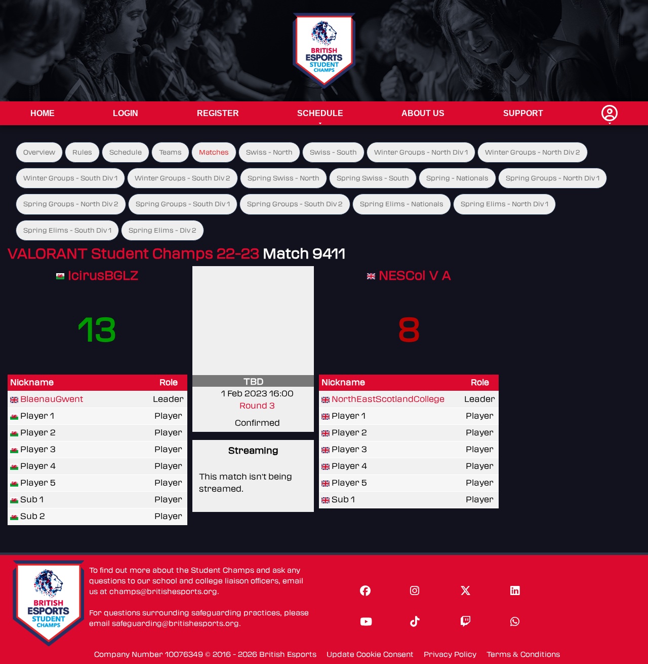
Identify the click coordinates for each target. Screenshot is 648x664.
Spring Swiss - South (373, 178)
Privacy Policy (450, 654)
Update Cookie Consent (370, 654)
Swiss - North (269, 152)
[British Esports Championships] (324, 50)
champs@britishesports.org (163, 591)
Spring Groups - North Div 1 (552, 178)
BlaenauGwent (51, 399)
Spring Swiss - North (283, 178)
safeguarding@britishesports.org (175, 623)
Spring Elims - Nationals (401, 204)
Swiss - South (333, 152)
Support (523, 113)
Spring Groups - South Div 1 (183, 204)
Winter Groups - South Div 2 (182, 178)
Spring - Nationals (457, 178)
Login (125, 113)
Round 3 (257, 406)
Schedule (320, 113)
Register (218, 113)
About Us (422, 113)
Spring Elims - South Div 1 (67, 230)
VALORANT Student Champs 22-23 (133, 253)
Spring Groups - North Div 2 (70, 204)
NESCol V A (415, 275)
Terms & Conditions (523, 654)
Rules (82, 152)
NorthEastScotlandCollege (388, 399)
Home (42, 113)
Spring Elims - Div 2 (162, 230)
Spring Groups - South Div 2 (295, 204)
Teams (170, 152)
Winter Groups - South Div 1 (70, 178)
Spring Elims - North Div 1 (504, 204)
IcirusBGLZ (103, 275)
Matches (214, 152)
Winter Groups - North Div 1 (421, 152)
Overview (39, 152)
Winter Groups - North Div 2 (532, 152)
